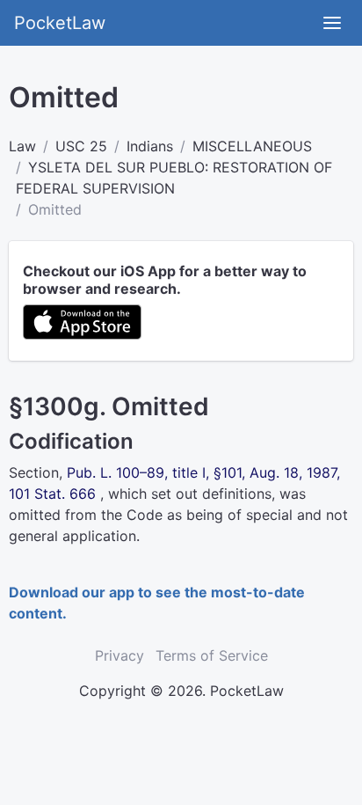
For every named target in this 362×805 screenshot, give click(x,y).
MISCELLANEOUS (252, 146)
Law (22, 146)
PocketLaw (59, 22)
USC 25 (81, 146)
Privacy (119, 655)
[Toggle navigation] (332, 23)
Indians (150, 146)
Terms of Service (212, 655)
